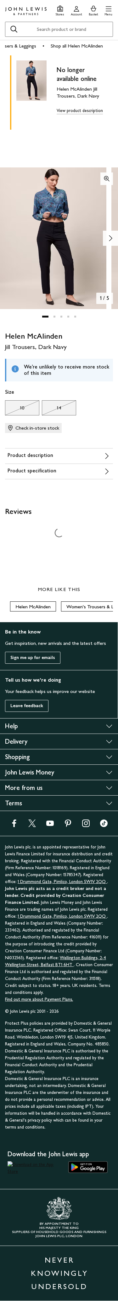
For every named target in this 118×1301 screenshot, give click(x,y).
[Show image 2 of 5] (110, 238)
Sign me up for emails (32, 657)
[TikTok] (104, 825)
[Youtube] (50, 825)
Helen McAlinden (33, 607)
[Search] (13, 29)
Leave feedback (26, 705)
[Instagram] (86, 825)
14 (51, 409)
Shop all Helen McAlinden (77, 46)
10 (15, 409)
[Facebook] (14, 825)
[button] (108, 9)
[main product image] (36, 91)
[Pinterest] (68, 825)
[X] (32, 825)
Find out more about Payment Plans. (39, 999)
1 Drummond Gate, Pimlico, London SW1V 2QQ (62, 881)
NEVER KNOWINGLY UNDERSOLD (59, 1273)
